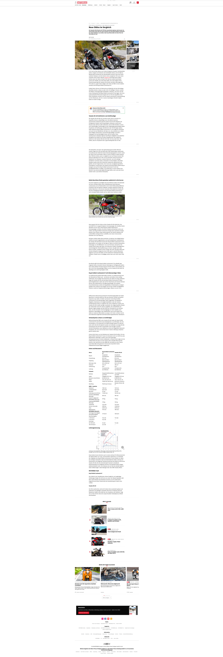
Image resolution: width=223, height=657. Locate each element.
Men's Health (119, 651)
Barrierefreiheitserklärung (128, 634)
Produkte (114, 0)
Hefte (111, 0)
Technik (100, 5)
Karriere (116, 634)
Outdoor (131, 651)
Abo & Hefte (116, 638)
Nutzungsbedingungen (97, 634)
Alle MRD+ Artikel (78, 5)
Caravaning (95, 651)
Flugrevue (104, 651)
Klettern (108, 651)
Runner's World (103, 653)
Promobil (135, 651)
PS (101, 638)
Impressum (87, 634)
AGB (91, 634)
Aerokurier (78, 651)
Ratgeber (109, 5)
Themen (120, 634)
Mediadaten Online (104, 623)
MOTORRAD (98, 638)
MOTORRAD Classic (106, 638)
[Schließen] (123, 108)
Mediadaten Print (112, 623)
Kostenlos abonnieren (83, 612)
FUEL (112, 638)
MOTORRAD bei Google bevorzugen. (113, 111)
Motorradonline (125, 651)
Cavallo (99, 651)
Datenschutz (104, 634)
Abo (108, 0)
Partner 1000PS (119, 623)
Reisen (104, 5)
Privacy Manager (111, 634)
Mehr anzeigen (106, 597)
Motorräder (84, 5)
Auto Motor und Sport (85, 651)
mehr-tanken (113, 651)
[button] (100, 55)
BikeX (91, 651)
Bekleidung (90, 5)
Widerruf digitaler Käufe (107, 629)
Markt (121, 5)
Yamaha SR (107, 77)
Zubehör (95, 5)
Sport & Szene (115, 5)
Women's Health (110, 653)
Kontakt (82, 634)
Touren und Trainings (96, 623)
